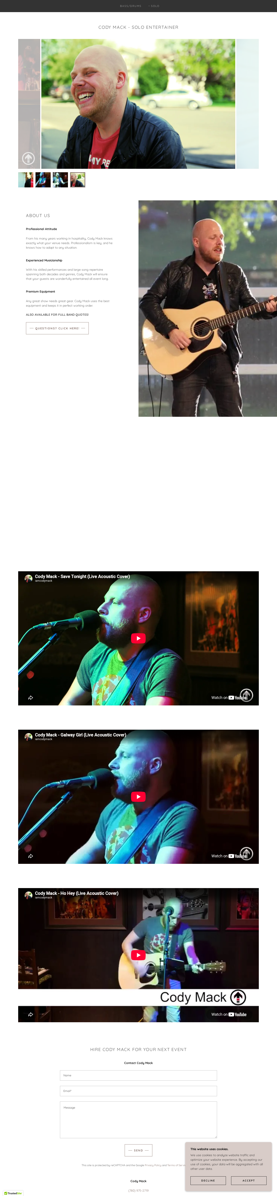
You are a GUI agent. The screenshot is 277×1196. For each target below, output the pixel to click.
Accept (249, 1180)
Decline (208, 1180)
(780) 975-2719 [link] (138, 1191)
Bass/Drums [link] (131, 6)
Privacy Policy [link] (153, 1165)
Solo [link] (155, 6)
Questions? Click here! (57, 328)
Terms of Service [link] (177, 1165)
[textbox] (138, 1075)
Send (138, 1150)
